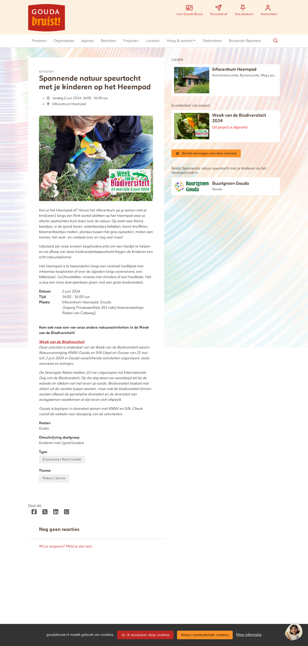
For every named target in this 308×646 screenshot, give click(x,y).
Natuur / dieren (54, 478)
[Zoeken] (275, 41)
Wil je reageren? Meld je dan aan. (66, 546)
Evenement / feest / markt (62, 459)
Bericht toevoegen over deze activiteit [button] (209, 153)
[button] (39, 40)
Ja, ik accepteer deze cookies (145, 635)
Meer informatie (249, 634)
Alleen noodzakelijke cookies (205, 635)
